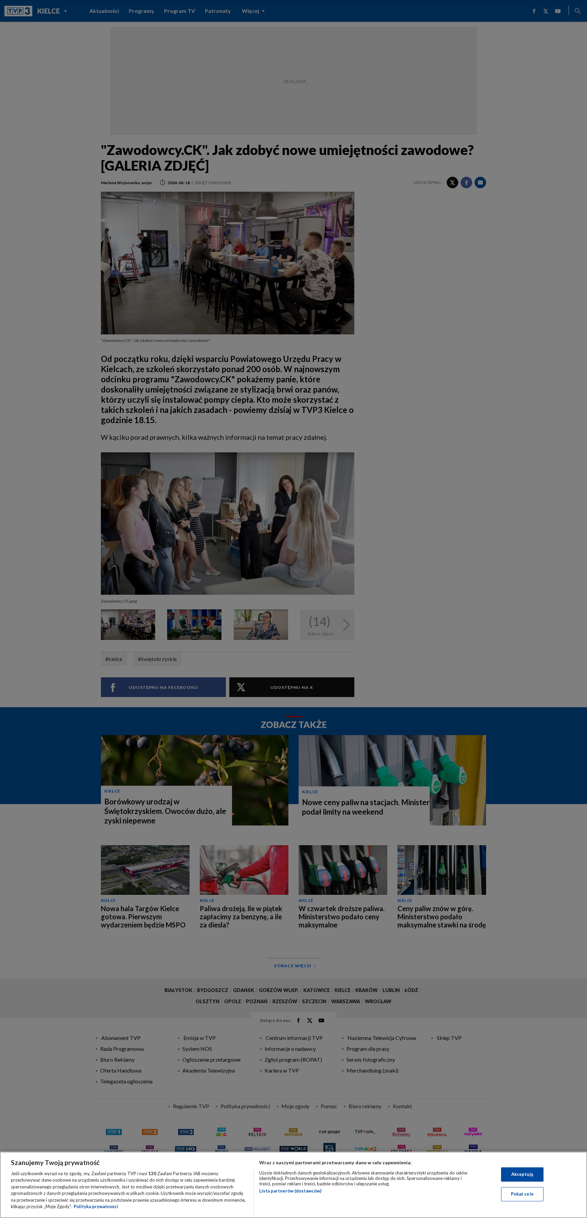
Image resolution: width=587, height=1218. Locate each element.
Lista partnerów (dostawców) (290, 1191)
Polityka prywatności (96, 1206)
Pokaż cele (522, 1194)
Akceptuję (522, 1174)
